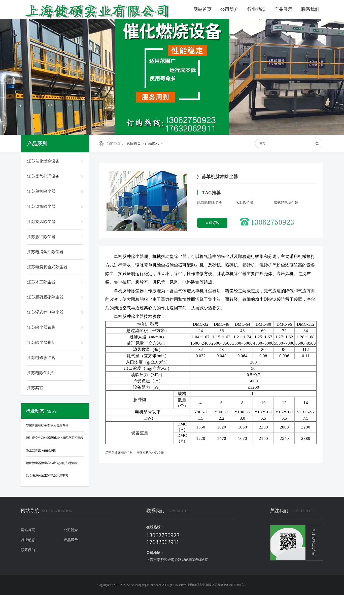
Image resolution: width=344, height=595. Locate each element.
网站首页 (202, 9)
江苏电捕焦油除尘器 (45, 252)
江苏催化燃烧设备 (43, 161)
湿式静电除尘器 (286, 203)
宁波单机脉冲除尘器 (150, 452)
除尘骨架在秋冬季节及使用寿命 (47, 425)
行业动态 (256, 9)
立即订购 (212, 223)
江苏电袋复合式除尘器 (47, 267)
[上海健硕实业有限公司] (103, 11)
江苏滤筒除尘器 (41, 206)
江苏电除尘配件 (41, 373)
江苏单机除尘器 (41, 191)
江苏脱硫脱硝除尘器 (45, 297)
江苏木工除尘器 (41, 282)
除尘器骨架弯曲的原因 (41, 450)
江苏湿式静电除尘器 (45, 312)
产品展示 (283, 9)
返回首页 (134, 143)
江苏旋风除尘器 (41, 221)
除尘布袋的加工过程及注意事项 (47, 475)
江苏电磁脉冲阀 (41, 357)
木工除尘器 (244, 203)
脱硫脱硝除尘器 (209, 203)
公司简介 (229, 9)
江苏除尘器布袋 (41, 327)
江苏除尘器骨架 (41, 342)
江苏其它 (35, 388)
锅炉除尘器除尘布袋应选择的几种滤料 (51, 463)
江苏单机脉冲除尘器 (118, 452)
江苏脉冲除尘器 (41, 237)
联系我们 (310, 9)
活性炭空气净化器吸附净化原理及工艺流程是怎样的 (54, 439)
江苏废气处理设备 (43, 176)
